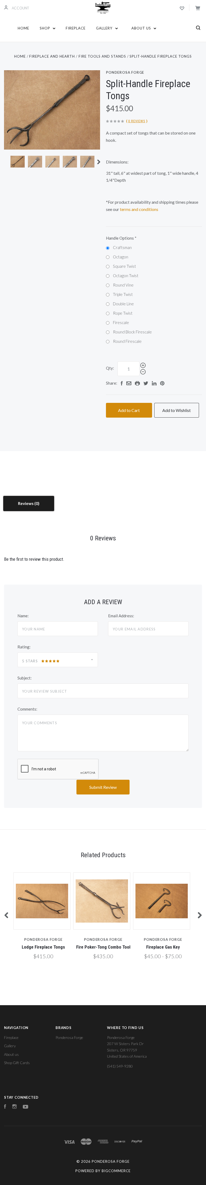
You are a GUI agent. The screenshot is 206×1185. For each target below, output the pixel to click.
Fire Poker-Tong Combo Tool (103, 947)
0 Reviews (136, 121)
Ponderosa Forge (125, 72)
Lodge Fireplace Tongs (43, 947)
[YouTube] (25, 1107)
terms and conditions (139, 209)
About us (141, 28)
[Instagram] (14, 1107)
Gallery (104, 28)
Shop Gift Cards (17, 1062)
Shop (45, 28)
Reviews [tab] (26, 503)
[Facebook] (5, 1107)
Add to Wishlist (176, 410)
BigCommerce (116, 1171)
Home (23, 28)
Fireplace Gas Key (163, 947)
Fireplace (76, 28)
